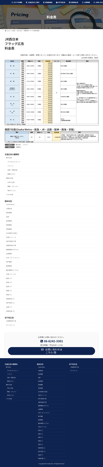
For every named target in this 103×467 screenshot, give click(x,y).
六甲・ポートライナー (13, 258)
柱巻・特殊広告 (12, 170)
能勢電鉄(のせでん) (12, 249)
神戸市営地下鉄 (11, 241)
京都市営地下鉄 (11, 245)
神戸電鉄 (9, 262)
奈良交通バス (10, 311)
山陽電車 (9, 254)
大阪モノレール (11, 237)
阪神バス (9, 286)
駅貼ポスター (12, 174)
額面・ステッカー (13, 186)
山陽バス (9, 307)
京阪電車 (9, 229)
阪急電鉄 (9, 213)
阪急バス (9, 278)
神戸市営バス (10, 303)
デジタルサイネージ (14, 162)
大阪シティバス (11, 274)
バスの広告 (9, 194)
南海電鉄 (9, 225)
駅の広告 (18, 144)
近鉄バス (9, 282)
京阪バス (9, 295)
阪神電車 (9, 221)
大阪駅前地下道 (11, 321)
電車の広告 (9, 178)
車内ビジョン (12, 190)
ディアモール (10, 325)
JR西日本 (18, 147)
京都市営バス (10, 299)
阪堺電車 (9, 266)
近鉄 (7, 217)
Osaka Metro (10, 204)
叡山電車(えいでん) (12, 270)
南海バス (9, 290)
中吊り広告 (11, 182)
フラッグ (25, 144)
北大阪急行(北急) (11, 233)
